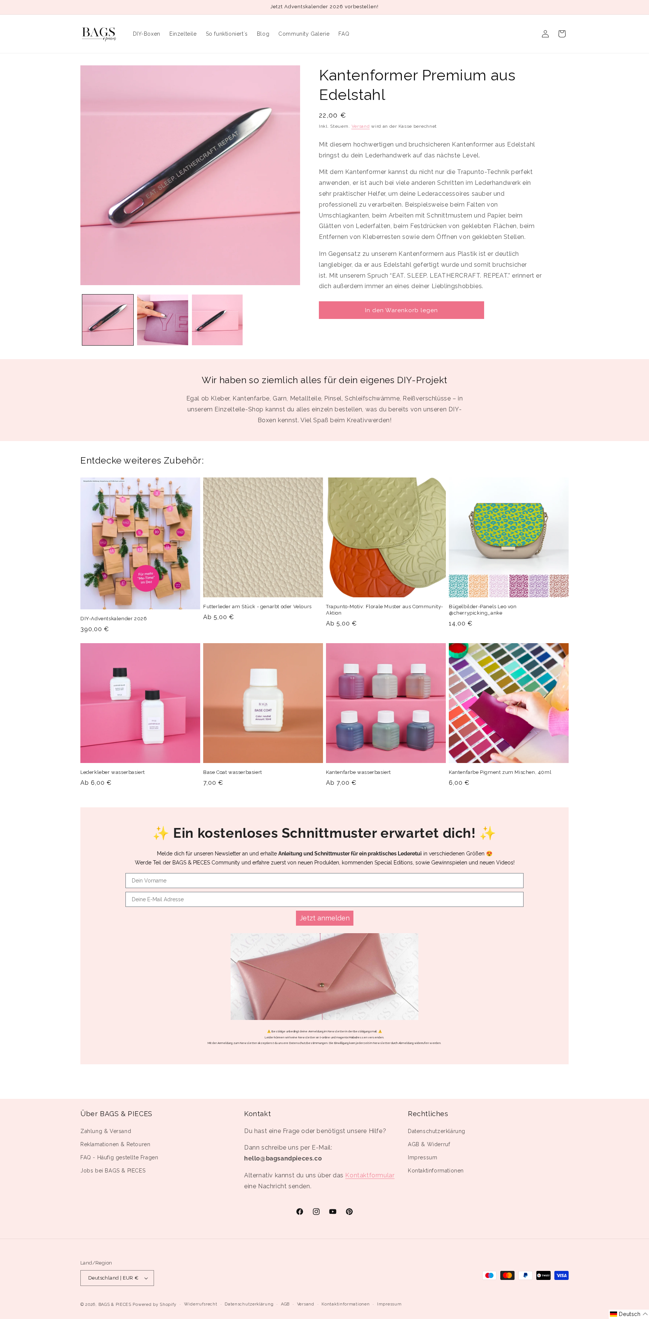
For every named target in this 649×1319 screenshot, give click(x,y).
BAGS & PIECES (114, 1304)
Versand (361, 126)
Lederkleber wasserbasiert (112, 772)
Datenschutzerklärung (436, 1131)
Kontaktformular (369, 1175)
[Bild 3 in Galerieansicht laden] (217, 320)
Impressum (422, 1157)
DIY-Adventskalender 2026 (113, 618)
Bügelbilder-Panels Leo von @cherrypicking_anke (483, 610)
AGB (285, 1304)
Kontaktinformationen (436, 1171)
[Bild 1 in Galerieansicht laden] (107, 320)
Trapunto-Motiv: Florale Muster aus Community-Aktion (384, 610)
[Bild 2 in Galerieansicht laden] (162, 320)
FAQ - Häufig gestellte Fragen (119, 1157)
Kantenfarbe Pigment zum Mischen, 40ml (500, 772)
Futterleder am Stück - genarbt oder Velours (257, 606)
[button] (629, 1314)
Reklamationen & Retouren (115, 1144)
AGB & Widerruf (429, 1144)
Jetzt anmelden (325, 918)
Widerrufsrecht (200, 1304)
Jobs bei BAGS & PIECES (112, 1171)
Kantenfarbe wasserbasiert (358, 772)
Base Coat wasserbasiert (232, 772)
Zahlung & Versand (105, 1131)
